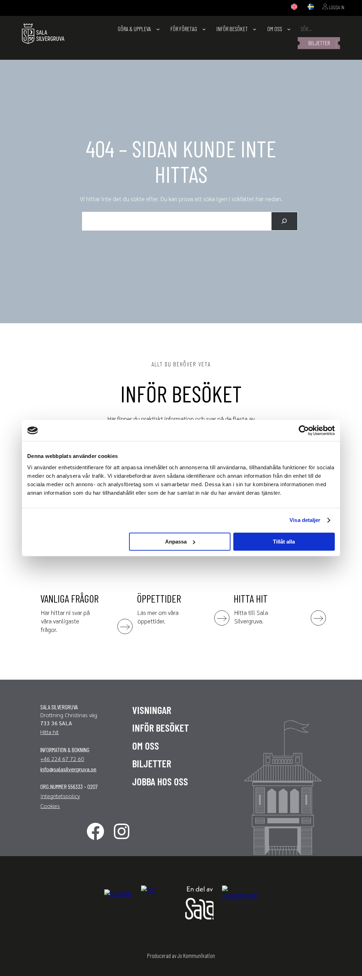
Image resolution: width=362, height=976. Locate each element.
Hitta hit (49, 732)
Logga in (336, 7)
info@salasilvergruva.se (68, 769)
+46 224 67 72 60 (62, 758)
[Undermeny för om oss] (289, 29)
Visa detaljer (305, 520)
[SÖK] (284, 221)
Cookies (50, 805)
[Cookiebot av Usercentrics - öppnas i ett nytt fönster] (304, 430)
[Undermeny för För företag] (204, 29)
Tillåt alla (284, 542)
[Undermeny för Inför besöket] (254, 29)
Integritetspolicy (60, 796)
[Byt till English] (294, 7)
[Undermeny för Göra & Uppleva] (158, 29)
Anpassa (176, 542)
